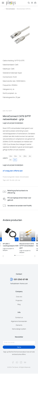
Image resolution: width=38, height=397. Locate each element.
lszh (13, 180)
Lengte (5, 158)
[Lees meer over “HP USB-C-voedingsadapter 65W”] (17, 239)
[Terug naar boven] (34, 393)
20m (25, 156)
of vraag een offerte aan (13, 171)
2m (30, 156)
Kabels (17, 177)
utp (19, 180)
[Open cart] (35, 3)
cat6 (7, 180)
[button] (15, 255)
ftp (10, 180)
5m (15, 160)
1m (20, 156)
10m (15, 156)
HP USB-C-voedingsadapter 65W (10, 245)
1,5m (10, 156)
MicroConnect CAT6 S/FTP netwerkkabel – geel (27, 246)
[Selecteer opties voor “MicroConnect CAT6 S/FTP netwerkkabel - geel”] (33, 239)
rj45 (16, 180)
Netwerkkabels (24, 177)
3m (10, 160)
